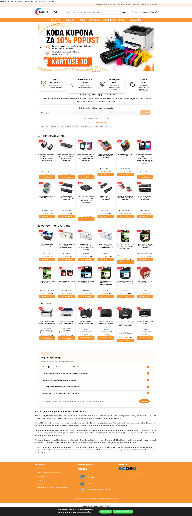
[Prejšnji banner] (40, 46)
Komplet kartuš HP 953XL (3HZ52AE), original (125, 247)
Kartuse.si (40, 416)
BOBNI (82, 20)
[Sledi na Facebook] (148, 4)
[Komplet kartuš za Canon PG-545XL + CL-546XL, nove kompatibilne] (47, 145)
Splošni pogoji (41, 476)
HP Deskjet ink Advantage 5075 (102, 126)
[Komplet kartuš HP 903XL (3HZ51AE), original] (47, 272)
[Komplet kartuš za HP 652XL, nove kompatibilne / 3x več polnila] (86, 145)
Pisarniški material (113, 20)
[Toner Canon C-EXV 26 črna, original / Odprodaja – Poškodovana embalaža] (66, 236)
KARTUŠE (55, 20)
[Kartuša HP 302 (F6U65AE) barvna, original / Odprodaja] (125, 272)
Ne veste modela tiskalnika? (96, 122)
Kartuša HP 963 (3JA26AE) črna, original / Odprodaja (86, 282)
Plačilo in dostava (42, 469)
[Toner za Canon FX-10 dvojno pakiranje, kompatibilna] (106, 188)
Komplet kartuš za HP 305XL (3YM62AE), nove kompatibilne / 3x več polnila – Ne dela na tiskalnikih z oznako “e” (145, 160)
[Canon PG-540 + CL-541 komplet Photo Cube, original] (145, 272)
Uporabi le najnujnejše (123, 512)
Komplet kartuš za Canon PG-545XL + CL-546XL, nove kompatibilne (47, 158)
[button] (134, 12)
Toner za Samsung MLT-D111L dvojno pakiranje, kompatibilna (67, 197)
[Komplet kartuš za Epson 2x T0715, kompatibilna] (47, 188)
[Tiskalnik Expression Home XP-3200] (145, 313)
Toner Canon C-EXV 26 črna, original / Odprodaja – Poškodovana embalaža (66, 245)
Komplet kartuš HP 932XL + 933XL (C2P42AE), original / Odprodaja (145, 245)
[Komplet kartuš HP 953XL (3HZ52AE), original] (125, 236)
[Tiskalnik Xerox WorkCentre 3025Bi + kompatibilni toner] (47, 313)
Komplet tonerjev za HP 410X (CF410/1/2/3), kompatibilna (86, 200)
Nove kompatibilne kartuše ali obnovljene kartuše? (52, 488)
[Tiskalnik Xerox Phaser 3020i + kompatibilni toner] (66, 313)
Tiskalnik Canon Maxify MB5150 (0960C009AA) (86, 322)
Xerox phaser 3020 (86, 126)
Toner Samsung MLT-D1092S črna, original (47, 245)
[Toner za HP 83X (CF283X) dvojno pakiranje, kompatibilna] (145, 188)
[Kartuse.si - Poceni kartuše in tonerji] (48, 12)
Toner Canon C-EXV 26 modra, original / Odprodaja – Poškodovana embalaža (106, 245)
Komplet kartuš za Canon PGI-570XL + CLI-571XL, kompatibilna (105, 155)
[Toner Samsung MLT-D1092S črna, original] (47, 236)
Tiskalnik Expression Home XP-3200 (145, 322)
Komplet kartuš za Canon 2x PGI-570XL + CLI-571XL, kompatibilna (125, 197)
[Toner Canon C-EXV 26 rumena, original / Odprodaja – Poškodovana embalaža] (86, 236)
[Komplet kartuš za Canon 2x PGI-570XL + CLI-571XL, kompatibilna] (125, 188)
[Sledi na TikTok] (127, 468)
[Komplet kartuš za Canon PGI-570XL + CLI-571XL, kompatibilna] (106, 145)
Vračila (38, 480)
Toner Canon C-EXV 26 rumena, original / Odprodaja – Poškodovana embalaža (86, 246)
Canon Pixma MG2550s (56, 126)
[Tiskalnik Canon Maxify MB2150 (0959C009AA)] (106, 313)
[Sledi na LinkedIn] (156, 4)
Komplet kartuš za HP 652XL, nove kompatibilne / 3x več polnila (86, 158)
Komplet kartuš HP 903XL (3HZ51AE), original (47, 282)
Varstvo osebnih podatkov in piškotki (48, 472)
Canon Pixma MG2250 (72, 126)
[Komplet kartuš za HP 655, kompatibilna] (125, 145)
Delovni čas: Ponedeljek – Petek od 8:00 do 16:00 (131, 4)
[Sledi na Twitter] (152, 4)
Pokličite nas (144, 401)
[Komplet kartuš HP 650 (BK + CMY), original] (66, 272)
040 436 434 (91, 477)
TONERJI (70, 20)
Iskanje (125, 12)
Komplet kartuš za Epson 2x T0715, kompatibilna (47, 197)
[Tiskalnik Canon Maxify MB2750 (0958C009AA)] (125, 313)
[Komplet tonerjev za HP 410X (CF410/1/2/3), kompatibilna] (86, 188)
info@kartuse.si (93, 484)
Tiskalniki (135, 20)
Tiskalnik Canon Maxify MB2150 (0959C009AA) (106, 322)
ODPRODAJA (94, 20)
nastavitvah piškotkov (84, 512)
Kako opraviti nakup (43, 484)
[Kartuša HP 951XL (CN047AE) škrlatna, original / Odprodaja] (106, 272)
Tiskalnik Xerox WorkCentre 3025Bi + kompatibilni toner (47, 322)
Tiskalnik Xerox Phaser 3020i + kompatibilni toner (66, 322)
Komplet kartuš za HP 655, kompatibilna (125, 155)
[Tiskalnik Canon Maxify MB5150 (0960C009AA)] (86, 313)
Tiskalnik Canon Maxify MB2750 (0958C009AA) (125, 325)
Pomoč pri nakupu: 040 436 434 (105, 4)
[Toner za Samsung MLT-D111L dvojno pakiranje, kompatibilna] (66, 188)
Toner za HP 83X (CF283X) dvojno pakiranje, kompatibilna (145, 197)
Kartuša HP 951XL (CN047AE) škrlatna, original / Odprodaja (106, 282)
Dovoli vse (105, 512)
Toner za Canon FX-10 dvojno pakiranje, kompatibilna (106, 197)
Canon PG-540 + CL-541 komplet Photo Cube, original (145, 282)
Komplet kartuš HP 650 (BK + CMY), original (67, 282)
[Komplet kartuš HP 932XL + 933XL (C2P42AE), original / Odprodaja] (145, 236)
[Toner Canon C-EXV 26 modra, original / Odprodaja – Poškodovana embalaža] (106, 236)
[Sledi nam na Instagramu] (150, 4)
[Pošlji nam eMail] (154, 4)
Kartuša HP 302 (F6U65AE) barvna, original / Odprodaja (125, 282)
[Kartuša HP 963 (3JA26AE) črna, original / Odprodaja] (86, 272)
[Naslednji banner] (151, 46)
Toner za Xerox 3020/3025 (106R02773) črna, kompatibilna (66, 158)
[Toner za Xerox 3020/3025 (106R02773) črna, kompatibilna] (66, 145)
